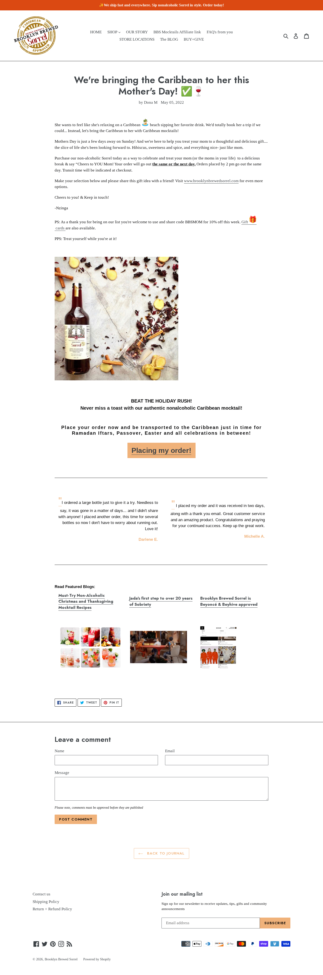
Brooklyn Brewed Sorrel (61, 959)
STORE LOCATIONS (136, 39)
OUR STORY (137, 32)
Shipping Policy (46, 901)
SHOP (112, 32)
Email (170, 751)
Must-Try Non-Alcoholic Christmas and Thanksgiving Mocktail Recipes (85, 601)
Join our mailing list (182, 894)
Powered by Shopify (97, 959)
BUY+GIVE (194, 39)
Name (59, 751)
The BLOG (169, 39)
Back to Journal (164, 853)
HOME (96, 32)
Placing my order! (161, 450)
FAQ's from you (220, 32)
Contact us (41, 894)
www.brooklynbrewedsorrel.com (211, 181)
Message (62, 772)
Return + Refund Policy (52, 909)
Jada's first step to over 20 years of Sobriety (160, 601)
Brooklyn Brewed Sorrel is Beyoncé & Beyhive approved (229, 601)
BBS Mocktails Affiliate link (177, 32)
